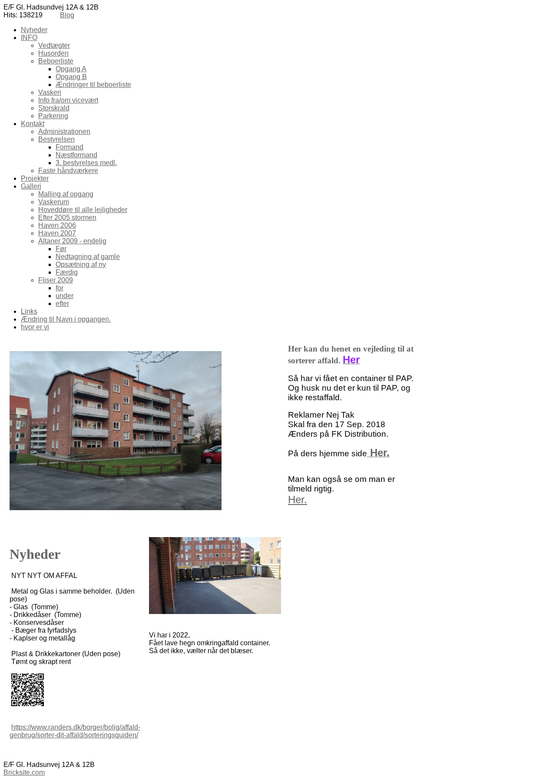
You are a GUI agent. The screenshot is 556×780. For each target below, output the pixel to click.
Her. (297, 499)
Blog (67, 15)
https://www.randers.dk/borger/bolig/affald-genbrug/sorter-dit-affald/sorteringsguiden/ (75, 731)
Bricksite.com (24, 772)
